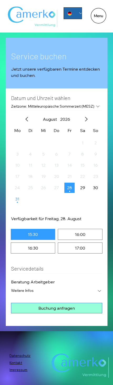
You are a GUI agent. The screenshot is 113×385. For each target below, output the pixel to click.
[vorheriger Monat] (27, 119)
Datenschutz (19, 356)
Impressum (18, 370)
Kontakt (15, 363)
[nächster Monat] (86, 119)
